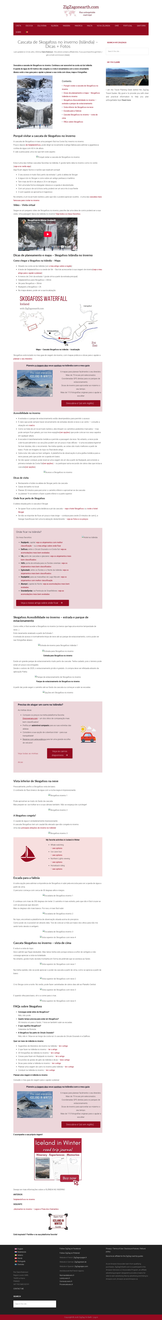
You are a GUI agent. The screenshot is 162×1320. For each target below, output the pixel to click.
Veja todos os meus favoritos (68, 214)
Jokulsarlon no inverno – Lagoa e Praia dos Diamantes (36, 1209)
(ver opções (65, 432)
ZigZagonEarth (81, 11)
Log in (95, 1317)
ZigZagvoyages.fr (80, 1257)
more (67, 55)
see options (57, 848)
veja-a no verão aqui (22, 166)
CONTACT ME (18, 1289)
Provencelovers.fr (66, 1284)
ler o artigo (63, 1046)
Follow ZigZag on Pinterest (70, 1253)
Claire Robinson (47, 52)
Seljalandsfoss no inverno (24, 1199)
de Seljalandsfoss (33, 145)
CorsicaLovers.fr (66, 1281)
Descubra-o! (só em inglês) (80, 403)
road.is (32, 425)
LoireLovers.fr (65, 1278)
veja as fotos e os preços (77, 519)
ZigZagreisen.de (80, 1262)
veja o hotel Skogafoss (74, 508)
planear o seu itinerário (22, 359)
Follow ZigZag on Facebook (70, 1249)
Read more (126, 100)
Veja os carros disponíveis (59, 753)
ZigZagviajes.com (81, 1266)
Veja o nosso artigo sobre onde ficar (40, 603)
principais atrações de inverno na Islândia (38, 828)
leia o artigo (65, 1060)
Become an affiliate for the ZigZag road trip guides (124, 1256)
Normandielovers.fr (67, 1275)
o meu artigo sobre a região (60, 266)
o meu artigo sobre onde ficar (49, 546)
